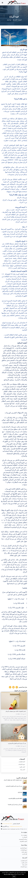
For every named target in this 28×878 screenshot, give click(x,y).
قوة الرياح (20, 792)
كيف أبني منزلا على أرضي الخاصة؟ (15, 804)
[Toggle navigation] (2, 3)
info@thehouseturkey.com (16, 826)
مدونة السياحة (22, 764)
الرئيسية (20, 20)
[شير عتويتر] (13, 687)
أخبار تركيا (15, 20)
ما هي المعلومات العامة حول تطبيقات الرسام (13, 780)
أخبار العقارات (22, 761)
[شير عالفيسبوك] (17, 687)
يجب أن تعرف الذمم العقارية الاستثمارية (14, 786)
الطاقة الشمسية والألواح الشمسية (15, 798)
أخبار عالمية (22, 767)
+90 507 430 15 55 (7, 823)
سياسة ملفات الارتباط (9, 874)
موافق (14, 876)
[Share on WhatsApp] (10, 687)
